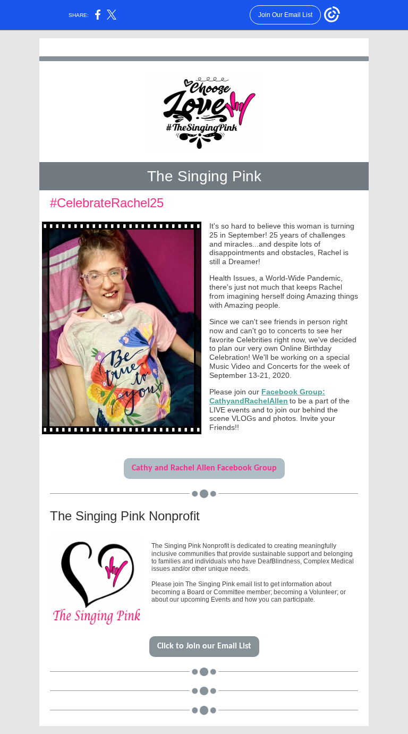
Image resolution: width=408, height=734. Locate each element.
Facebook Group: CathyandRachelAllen (267, 396)
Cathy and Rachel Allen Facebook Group (204, 468)
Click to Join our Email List (204, 646)
